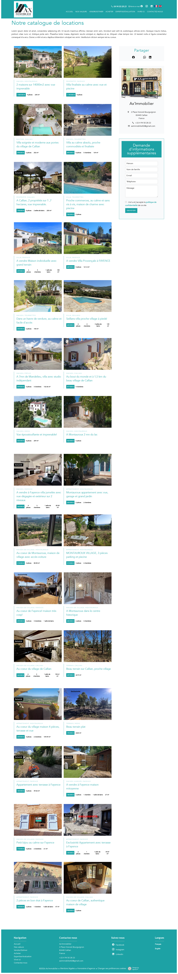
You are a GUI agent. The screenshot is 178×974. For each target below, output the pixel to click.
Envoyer (131, 210)
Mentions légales (67, 968)
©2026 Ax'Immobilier (48, 968)
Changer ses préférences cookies (112, 968)
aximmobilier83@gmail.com (143, 126)
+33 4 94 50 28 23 (143, 122)
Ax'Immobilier (142, 103)
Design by (135, 968)
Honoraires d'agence (86, 968)
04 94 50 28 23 (120, 6)
